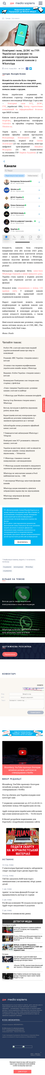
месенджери (18, 567)
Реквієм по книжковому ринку (16, 913)
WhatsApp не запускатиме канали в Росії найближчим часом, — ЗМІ (20, 474)
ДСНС (39, 103)
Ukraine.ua (7, 126)
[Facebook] (27, 68)
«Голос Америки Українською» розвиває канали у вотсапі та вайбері (20, 389)
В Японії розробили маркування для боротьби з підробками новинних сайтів (21, 820)
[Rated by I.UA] (17, 1047)
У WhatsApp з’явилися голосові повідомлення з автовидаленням (17, 459)
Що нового (15, 18)
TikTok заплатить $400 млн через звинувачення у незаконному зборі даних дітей (21, 881)
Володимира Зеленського (15, 137)
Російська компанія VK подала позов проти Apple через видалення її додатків (22, 904)
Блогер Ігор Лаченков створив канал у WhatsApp (19, 401)
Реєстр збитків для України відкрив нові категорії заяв (21, 796)
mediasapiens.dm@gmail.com (15, 1030)
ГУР (4, 106)
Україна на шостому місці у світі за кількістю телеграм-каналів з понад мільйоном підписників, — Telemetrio (22, 451)
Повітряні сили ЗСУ (20, 103)
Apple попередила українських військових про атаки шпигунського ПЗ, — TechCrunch (22, 812)
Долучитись (22, 542)
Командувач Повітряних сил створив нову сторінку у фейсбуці (21, 381)
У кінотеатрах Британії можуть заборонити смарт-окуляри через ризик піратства (22, 869)
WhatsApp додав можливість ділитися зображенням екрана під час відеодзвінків (21, 489)
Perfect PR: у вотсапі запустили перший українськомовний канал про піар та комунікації (19, 350)
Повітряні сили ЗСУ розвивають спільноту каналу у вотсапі (21, 441)
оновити (40, 685)
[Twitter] (30, 68)
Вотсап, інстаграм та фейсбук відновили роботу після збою (20, 409)
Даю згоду (22, 1071)
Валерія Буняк (18, 73)
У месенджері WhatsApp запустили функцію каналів (22, 482)
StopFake (6, 120)
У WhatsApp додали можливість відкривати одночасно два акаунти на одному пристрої (22, 467)
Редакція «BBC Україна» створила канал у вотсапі (20, 359)
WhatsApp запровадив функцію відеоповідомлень (16, 497)
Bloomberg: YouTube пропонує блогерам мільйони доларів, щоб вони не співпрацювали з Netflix (20, 787)
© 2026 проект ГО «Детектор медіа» (13, 1028)
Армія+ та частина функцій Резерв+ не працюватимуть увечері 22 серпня (20, 893)
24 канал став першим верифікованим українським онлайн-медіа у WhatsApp (19, 366)
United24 (6, 123)
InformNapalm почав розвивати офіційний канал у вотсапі (21, 426)
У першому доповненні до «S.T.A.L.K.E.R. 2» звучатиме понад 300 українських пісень (22, 804)
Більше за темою (13, 579)
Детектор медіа (22, 921)
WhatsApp (29, 567)
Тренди (8, 18)
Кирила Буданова (27, 152)
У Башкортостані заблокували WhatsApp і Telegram (20, 434)
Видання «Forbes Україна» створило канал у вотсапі (21, 374)
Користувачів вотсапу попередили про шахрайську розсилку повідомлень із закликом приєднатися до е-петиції (19, 418)
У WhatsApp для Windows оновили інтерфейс (22, 395)
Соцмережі (7, 567)
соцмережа (7, 571)
